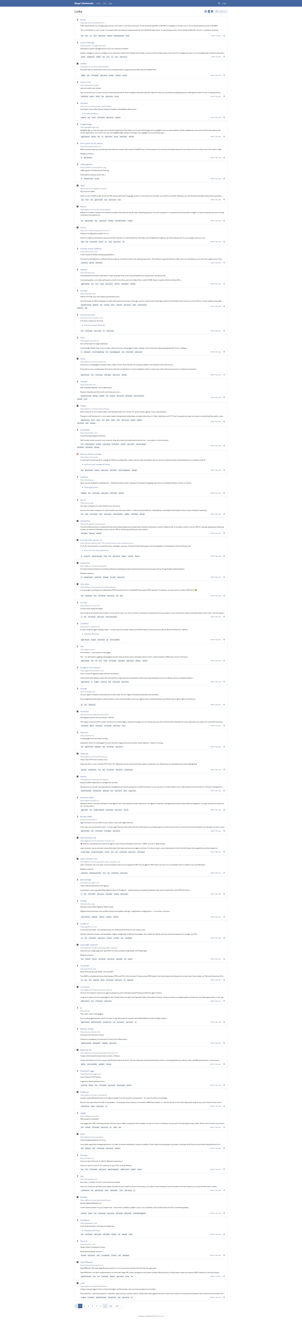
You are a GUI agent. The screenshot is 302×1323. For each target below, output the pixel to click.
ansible (83, 57)
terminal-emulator (120, 221)
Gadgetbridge (86, 124)
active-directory (85, 917)
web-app (79, 399)
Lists (105, 3)
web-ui (131, 1234)
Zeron (82, 359)
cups (82, 200)
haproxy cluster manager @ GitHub (97, 464)
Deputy (83, 776)
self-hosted (99, 263)
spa (125, 959)
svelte (115, 1127)
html (90, 980)
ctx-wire (83, 602)
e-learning (104, 682)
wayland (133, 1169)
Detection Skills (87, 797)
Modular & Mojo (87, 1029)
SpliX (82, 185)
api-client (83, 770)
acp (82, 747)
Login (224, 3)
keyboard (87, 1148)
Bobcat (83, 206)
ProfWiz (83, 901)
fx (81, 1008)
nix (91, 36)
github (92, 726)
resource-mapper (141, 444)
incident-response (99, 810)
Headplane (85, 1220)
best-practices (88, 157)
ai (81, 157)
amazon (92, 96)
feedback (83, 493)
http (104, 770)
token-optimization (111, 617)
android (93, 136)
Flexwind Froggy (87, 1071)
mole (82, 1283)
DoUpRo (83, 1197)
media (113, 420)
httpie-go (84, 753)
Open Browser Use (88, 838)
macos (94, 117)
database (95, 305)
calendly (101, 396)
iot (102, 136)
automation (84, 873)
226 (110, 1306)
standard (98, 533)
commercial (84, 263)
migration (94, 917)
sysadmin (108, 917)
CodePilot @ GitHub (91, 634)
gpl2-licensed (99, 200)
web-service (92, 705)
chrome (107, 852)
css (82, 938)
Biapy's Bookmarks (84, 3)
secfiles (83, 63)
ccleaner (83, 117)
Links (98, 3)
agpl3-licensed (85, 136)
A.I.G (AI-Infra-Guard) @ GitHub (96, 550)
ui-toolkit (116, 938)
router (127, 36)
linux (86, 36)
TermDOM (84, 966)
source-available (115, 640)
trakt (87, 423)
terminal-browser (87, 315)
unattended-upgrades (139, 1213)
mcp (123, 352)
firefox (98, 96)
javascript (96, 980)
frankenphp (88, 596)
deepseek (98, 747)
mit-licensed (94, 75)
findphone (84, 1092)
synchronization (142, 305)
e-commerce (84, 726)
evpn (94, 1276)
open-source (101, 36)
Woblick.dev (159, 1316)
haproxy (97, 470)
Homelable (85, 430)
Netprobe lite (86, 1050)
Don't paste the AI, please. (91, 143)
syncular (84, 290)
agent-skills (84, 810)
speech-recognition (113, 1169)
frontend (106, 305)
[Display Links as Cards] (212, 11)
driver (87, 200)
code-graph (87, 352)
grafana (83, 1064)
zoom (85, 399)
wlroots (139, 1169)
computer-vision (88, 178)
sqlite (134, 305)
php (117, 596)
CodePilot (84, 623)
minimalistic (98, 726)
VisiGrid (83, 269)
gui (107, 640)
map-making (106, 444)
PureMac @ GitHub (91, 114)
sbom (125, 791)
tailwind (129, 1085)
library (113, 305)
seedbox (139, 420)
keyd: (82, 1134)
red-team (118, 75)
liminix (83, 20)
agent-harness (85, 375)
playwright (109, 894)
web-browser (110, 331)
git (82, 705)
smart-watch (123, 136)
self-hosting (89, 447)
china (105, 556)
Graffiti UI (84, 924)
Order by (222, 11)
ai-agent (93, 640)
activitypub (84, 533)
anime (93, 420)
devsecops (106, 791)
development (96, 1043)
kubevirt (112, 1276)
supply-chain (132, 791)
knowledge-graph (115, 352)
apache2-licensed (86, 305)
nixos (95, 36)
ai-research (91, 1297)
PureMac (84, 103)
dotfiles (98, 57)
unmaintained (128, 770)
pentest (111, 75)
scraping (116, 894)
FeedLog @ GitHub (91, 487)
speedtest (101, 1064)
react (98, 1255)
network (123, 444)
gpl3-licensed (89, 221)
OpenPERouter (86, 1262)
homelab (98, 444)
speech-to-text (125, 1169)
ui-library (109, 938)
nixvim (83, 227)
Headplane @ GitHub (92, 1230)
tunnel (127, 1276)
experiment (98, 577)
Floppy (83, 406)
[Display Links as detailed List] (209, 11)
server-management (124, 470)
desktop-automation (95, 873)
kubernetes (105, 1276)
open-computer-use (88, 859)
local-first (119, 305)
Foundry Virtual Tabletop (90, 248)
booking (95, 396)
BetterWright (85, 880)
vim (123, 242)
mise (95, 596)
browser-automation (97, 852)
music (118, 420)
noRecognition (86, 164)
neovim (101, 242)
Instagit (83, 688)
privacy (117, 96)
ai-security (87, 556)
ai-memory (85, 987)
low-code (112, 577)
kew (82, 1176)
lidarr (86, 514)
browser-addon (85, 852)
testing (130, 959)
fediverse (91, 533)
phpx (121, 596)
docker (90, 1213)
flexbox (91, 1085)
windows (130, 221)
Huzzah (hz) (85, 563)
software (117, 117)
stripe (123, 726)
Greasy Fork (85, 82)
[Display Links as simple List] (205, 11)
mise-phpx (84, 584)
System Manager (87, 42)
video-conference (139, 396)
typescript (80, 308)
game (107, 420)
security (124, 75)
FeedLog (84, 477)
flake (82, 242)
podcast (133, 420)
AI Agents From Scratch (90, 667)
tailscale (113, 1234)
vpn (119, 1234)
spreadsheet (124, 284)
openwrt (109, 36)
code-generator (88, 577)
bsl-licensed (101, 640)
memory (94, 959)
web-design (128, 938)
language (105, 577)
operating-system (119, 36)
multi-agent (107, 375)
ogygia (83, 1113)
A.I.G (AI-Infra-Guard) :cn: (91, 540)
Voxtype (83, 1155)
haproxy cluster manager (91, 454)
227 (117, 1306)
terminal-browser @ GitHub (94, 325)
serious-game (121, 1085)
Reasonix (84, 732)
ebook (98, 420)
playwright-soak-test (89, 945)
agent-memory (85, 1001)
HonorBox (84, 711)
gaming (91, 263)
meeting (112, 396)
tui (104, 331)
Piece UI (84, 1241)
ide (96, 661)
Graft (82, 338)
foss (82, 36)
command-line (92, 770)
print (119, 200)
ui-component (105, 1255)
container (83, 1213)
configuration (90, 57)
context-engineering (98, 352)
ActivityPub (85, 521)
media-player (114, 1190)
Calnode (83, 381)
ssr (110, 1127)
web (86, 308)
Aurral (83, 500)
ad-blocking (84, 96)
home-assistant (89, 444)
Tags (110, 3)
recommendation (118, 514)
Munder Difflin (86, 816)
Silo (81, 646)
